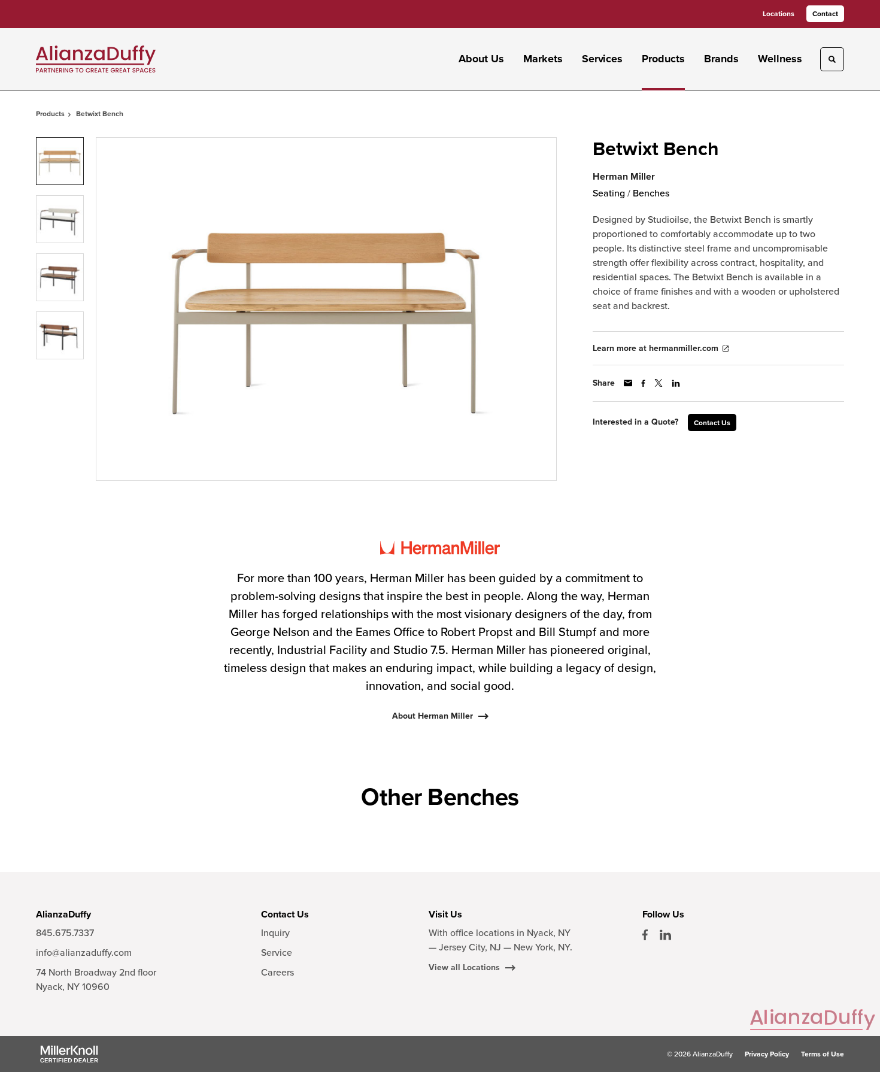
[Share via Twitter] (658, 383)
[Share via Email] (628, 383)
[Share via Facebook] (643, 383)
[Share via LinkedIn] (676, 383)
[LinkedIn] (665, 934)
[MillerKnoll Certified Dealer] (69, 1054)
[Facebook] (645, 934)
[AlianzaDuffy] (96, 59)
